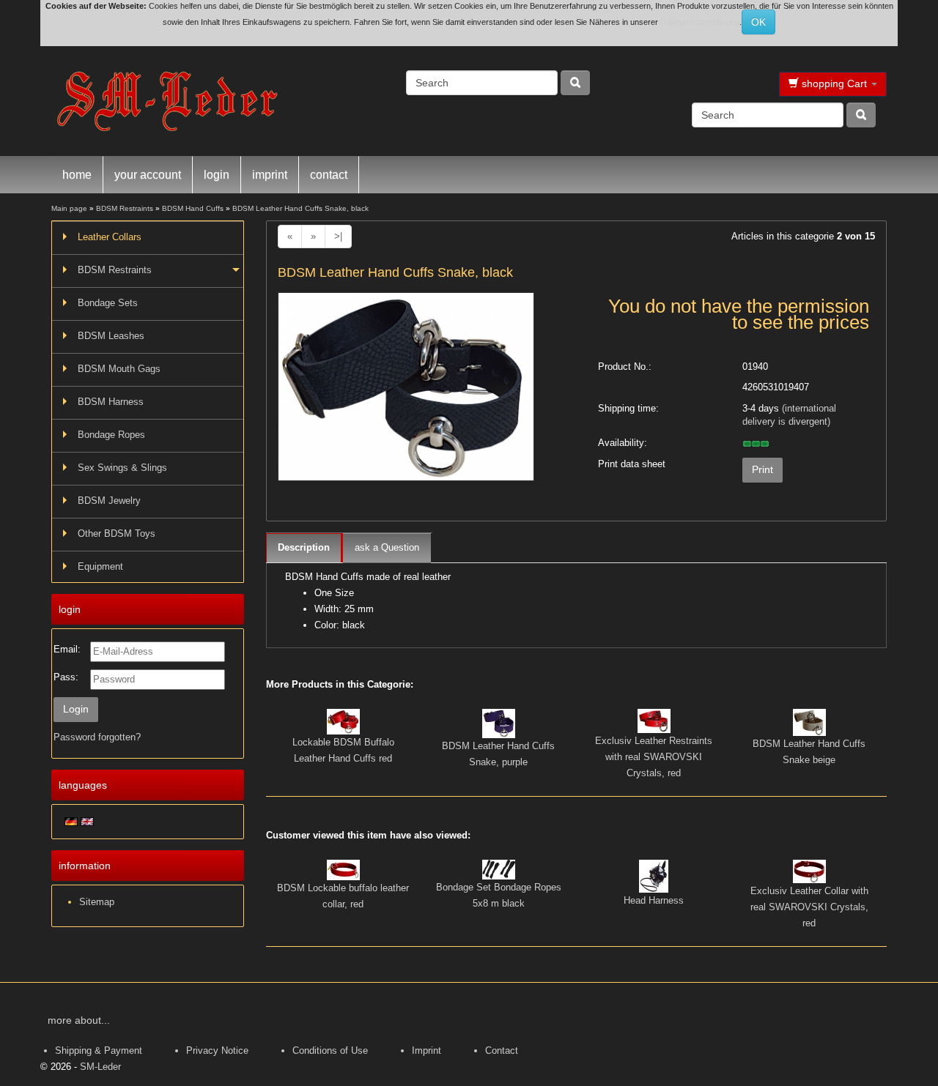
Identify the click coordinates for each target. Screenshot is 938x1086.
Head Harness (654, 900)
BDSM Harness (111, 401)
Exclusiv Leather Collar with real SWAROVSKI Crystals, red (809, 907)
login (216, 174)
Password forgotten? (97, 737)
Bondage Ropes (111, 434)
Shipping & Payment (98, 1050)
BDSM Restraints (115, 269)
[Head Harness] (653, 875)
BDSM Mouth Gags (119, 368)
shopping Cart (834, 83)
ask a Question (387, 547)
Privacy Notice (217, 1050)
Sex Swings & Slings (122, 467)
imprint (269, 174)
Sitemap (96, 901)
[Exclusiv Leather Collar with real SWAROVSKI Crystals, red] (809, 870)
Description (304, 547)
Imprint (426, 1050)
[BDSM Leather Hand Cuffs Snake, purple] (498, 722)
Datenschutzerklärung (699, 22)
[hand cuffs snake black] (406, 391)
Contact (501, 1050)
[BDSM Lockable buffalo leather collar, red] (343, 868)
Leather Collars (109, 236)
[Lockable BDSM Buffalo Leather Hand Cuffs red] (343, 720)
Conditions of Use (330, 1050)
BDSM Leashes (111, 335)
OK (758, 22)
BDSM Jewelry (109, 500)
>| (338, 236)
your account (147, 174)
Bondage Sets (108, 302)
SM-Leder (100, 1066)
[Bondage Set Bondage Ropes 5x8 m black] (498, 868)
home (77, 174)
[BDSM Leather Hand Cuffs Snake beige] (809, 721)
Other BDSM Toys (116, 533)
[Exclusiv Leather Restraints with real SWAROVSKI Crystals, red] (654, 720)
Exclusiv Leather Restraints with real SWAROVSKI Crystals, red (653, 756)
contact (328, 174)
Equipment (100, 566)
